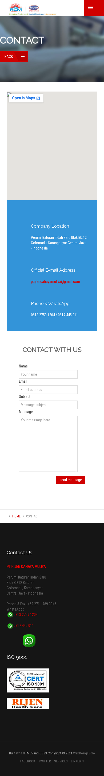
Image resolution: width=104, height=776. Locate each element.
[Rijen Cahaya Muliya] (32, 9)
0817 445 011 (23, 625)
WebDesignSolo (84, 753)
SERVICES (61, 761)
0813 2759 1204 (25, 614)
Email (23, 381)
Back (9, 56)
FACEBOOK (27, 761)
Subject (24, 396)
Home (16, 516)
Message (26, 412)
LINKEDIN (77, 761)
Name (23, 366)
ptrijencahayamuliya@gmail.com (55, 281)
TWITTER (44, 761)
